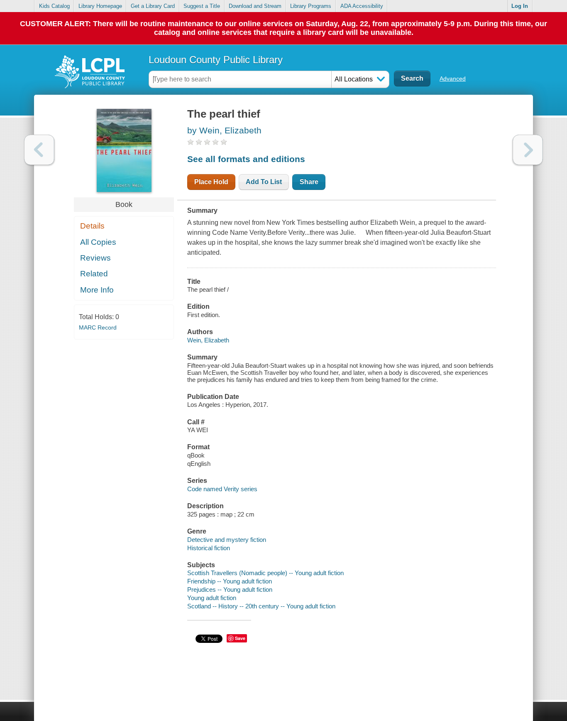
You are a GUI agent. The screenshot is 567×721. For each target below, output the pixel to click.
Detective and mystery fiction (226, 539)
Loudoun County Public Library (216, 59)
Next (528, 150)
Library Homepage (100, 6)
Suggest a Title (201, 6)
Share (309, 181)
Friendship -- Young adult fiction (229, 581)
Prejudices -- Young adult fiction (229, 589)
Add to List (264, 181)
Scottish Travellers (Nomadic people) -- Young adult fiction (265, 572)
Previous (39, 150)
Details (92, 225)
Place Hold (211, 181)
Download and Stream (255, 6)
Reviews (95, 257)
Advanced (453, 78)
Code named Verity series (222, 488)
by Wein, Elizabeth (224, 130)
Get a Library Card (153, 6)
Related (94, 273)
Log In (519, 6)
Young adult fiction (211, 597)
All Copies (98, 242)
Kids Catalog (54, 6)
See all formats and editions (246, 159)
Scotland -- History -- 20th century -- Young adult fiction (261, 606)
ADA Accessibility (361, 6)
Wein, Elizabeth (208, 340)
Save (240, 638)
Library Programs (310, 6)
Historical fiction (208, 547)
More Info (97, 289)
